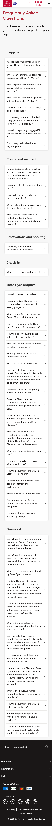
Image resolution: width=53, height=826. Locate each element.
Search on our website (16, 747)
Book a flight (38, 3)
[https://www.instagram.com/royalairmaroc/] (20, 801)
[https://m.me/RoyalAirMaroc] (35, 801)
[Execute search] (46, 747)
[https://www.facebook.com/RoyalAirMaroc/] (5, 801)
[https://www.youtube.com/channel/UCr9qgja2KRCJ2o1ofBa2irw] (27, 801)
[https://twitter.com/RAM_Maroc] (12, 801)
